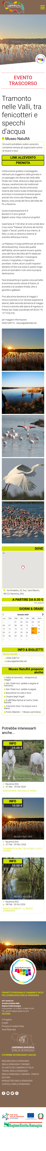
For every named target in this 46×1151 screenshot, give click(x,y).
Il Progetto (7, 1019)
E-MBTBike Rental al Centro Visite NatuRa (21, 701)
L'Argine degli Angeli (14, 696)
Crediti (5, 1023)
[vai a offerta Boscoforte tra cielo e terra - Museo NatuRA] (23, 761)
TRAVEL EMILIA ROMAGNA (15, 1071)
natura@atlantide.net (16, 661)
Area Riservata (9, 1029)
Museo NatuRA (23, 778)
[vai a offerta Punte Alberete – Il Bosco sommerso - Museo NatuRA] (23, 879)
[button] (42, 7)
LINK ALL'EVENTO (23, 157)
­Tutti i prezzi (38, 603)
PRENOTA (23, 163)
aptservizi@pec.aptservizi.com (17, 1011)
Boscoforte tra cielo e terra (18, 693)
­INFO (12, 743)
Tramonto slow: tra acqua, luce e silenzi (20, 707)
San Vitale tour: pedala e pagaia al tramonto (21, 684)
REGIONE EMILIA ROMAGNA (15, 1061)
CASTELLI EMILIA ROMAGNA (16, 1084)
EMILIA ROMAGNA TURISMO (16, 1064)
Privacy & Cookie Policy (13, 1026)
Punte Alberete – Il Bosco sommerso (23, 712)
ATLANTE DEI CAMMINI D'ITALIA (17, 1067)
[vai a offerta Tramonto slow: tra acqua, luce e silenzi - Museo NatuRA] (23, 819)
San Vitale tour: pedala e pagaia (20, 689)
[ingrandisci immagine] (23, 350)
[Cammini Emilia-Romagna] (12, 7)
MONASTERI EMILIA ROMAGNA (17, 1080)
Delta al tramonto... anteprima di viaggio (20, 678)
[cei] (23, 1042)
